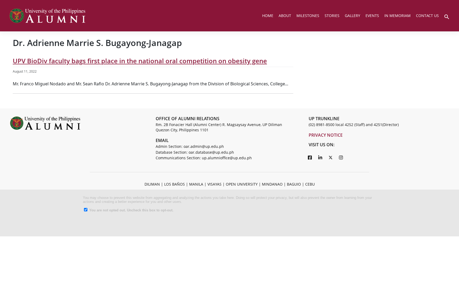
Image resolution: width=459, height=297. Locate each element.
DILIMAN (152, 184)
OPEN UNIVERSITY (242, 184)
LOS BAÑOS (174, 184)
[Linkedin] (320, 157)
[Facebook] (310, 157)
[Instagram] (341, 157)
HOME (267, 15)
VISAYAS (214, 184)
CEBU (310, 184)
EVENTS (372, 15)
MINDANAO (272, 184)
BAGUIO (294, 184)
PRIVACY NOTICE (326, 135)
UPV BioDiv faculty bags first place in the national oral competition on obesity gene (140, 60)
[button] (446, 16)
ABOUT (285, 15)
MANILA (196, 184)
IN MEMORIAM (397, 15)
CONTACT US (427, 15)
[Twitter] (331, 157)
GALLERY (352, 15)
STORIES (332, 15)
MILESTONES (307, 15)
